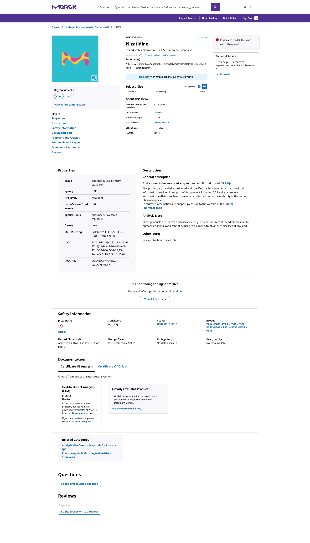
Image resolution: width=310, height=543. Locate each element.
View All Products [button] (155, 299)
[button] (187, 18)
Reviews (57, 152)
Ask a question (170, 55)
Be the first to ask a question (79, 484)
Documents (78, 413)
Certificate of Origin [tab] (112, 366)
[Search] (215, 7)
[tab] (59, 27)
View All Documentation (69, 104)
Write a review (152, 55)
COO (70, 96)
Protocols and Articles (66, 137)
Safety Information (64, 128)
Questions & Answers (65, 147)
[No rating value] (132, 55)
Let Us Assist (224, 74)
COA (59, 96)
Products (56, 27)
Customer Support (81, 421)
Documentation (62, 133)
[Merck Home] (64, 7)
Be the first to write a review (81, 512)
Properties (58, 118)
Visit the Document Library (126, 408)
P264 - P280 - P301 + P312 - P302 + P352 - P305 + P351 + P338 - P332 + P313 (226, 327)
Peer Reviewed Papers (66, 142)
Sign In (143, 76)
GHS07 (62, 331)
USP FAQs (225, 183)
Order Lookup (209, 18)
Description (59, 123)
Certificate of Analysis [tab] (77, 366)
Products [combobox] (104, 7)
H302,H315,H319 (167, 324)
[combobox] (159, 7)
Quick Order (229, 18)
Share (204, 37)
